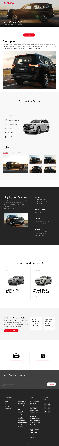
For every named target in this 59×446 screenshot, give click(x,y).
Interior (12, 152)
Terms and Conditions (37, 442)
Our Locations (15, 362)
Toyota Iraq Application (20, 425)
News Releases (34, 410)
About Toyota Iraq (34, 401)
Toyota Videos (21, 420)
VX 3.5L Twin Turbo (12, 291)
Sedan (6, 401)
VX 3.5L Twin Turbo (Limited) (41, 291)
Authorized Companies (33, 404)
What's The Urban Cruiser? (34, 430)
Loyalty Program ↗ (22, 422)
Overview (5, 29)
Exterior (29, 107)
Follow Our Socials (47, 398)
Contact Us (33, 416)
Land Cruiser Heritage (33, 433)
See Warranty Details (11, 330)
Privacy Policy (28, 442)
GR (5, 404)
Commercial (8, 408)
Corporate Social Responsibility (34, 407)
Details (19, 152)
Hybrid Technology (35, 420)
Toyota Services (22, 401)
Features (11, 29)
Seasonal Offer (21, 405)
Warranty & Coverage (20, 412)
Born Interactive (53, 442)
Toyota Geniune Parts (22, 408)
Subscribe (51, 384)
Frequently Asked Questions (34, 413)
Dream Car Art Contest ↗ (33, 436)
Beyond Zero (33, 424)
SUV (6, 406)
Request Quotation (29, 35)
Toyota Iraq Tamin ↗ (23, 415)
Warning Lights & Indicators (22, 417)
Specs (17, 29)
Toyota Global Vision (35, 418)
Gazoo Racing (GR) (35, 422)
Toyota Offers (21, 403)
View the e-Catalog (41, 362)
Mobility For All (34, 427)
